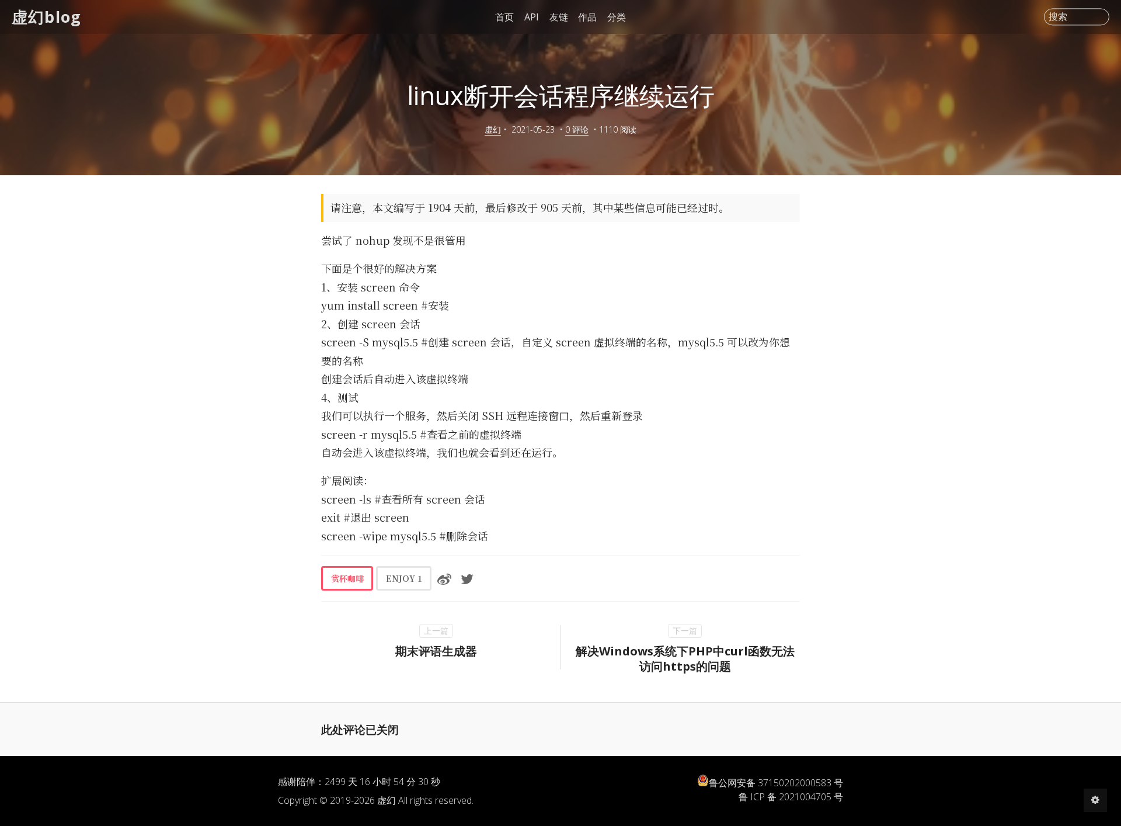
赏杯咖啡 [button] (347, 578)
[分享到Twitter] (467, 578)
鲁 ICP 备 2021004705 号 (791, 796)
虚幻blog (46, 16)
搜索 (1058, 17)
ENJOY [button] (404, 578)
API (531, 17)
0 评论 (577, 129)
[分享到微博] (444, 578)
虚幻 (493, 129)
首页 (504, 17)
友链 (558, 17)
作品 (587, 17)
